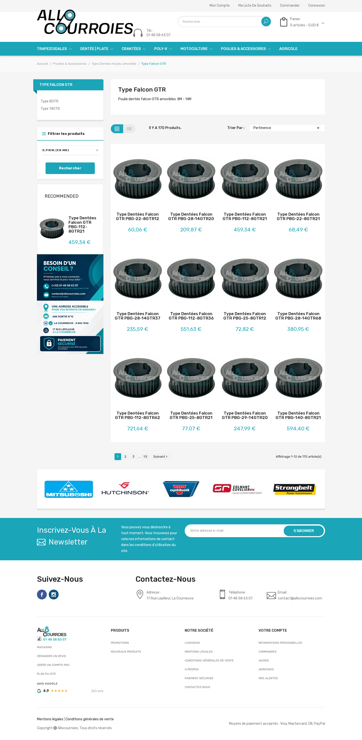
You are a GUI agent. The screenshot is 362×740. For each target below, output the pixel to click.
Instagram (54, 594)
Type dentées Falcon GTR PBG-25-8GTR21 (191, 415)
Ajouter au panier (124, 180)
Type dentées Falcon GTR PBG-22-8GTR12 (137, 216)
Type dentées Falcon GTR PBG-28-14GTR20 (191, 216)
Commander (290, 6)
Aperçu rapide (150, 180)
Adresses (266, 669)
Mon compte (220, 6)
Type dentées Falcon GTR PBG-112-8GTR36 (191, 315)
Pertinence (287, 128)
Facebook (42, 594)
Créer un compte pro (53, 665)
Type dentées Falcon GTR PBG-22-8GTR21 (298, 216)
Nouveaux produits (126, 651)
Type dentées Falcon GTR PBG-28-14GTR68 (298, 315)
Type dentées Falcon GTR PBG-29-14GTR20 (245, 415)
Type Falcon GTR (55, 84)
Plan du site (46, 674)
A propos (192, 669)
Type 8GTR (49, 101)
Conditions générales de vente (209, 660)
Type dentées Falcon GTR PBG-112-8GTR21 (82, 224)
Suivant (160, 456)
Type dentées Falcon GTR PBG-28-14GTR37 (137, 315)
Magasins (44, 647)
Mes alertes (268, 678)
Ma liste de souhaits (254, 6)
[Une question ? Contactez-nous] (70, 304)
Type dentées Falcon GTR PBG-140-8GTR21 (298, 415)
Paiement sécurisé (199, 678)
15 (146, 456)
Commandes (268, 651)
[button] (70, 150)
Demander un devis (51, 656)
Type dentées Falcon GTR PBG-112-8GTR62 (137, 415)
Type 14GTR (50, 109)
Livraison (192, 642)
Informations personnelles (280, 642)
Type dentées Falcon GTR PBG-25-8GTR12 (244, 315)
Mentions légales (199, 651)
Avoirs (264, 660)
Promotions (120, 642)
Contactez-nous (197, 687)
